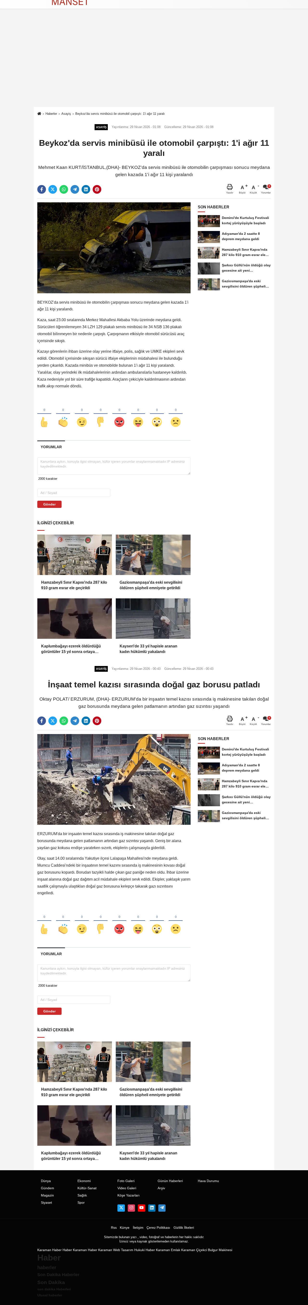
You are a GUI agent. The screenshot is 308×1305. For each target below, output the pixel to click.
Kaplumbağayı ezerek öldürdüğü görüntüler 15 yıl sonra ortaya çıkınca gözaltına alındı (71, 649)
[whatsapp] (63, 189)
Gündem (47, 1188)
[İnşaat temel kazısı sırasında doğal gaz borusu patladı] (114, 779)
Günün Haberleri (170, 1181)
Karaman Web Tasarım (115, 1250)
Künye (124, 1227)
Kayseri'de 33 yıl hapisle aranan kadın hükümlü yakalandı (148, 648)
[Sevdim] (82, 414)
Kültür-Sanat (86, 1188)
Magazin (47, 1195)
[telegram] (75, 189)
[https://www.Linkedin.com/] (151, 1208)
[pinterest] (97, 189)
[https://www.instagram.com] (131, 1208)
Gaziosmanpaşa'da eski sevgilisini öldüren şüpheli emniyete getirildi (151, 585)
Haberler (51, 113)
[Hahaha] (138, 414)
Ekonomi (84, 1181)
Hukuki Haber (144, 1250)
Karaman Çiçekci (194, 1250)
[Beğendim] (44, 414)
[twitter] (52, 189)
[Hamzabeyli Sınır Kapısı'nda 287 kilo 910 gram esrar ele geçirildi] (74, 555)
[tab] (51, 447)
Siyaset (46, 1202)
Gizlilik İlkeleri (183, 1227)
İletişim (138, 1227)
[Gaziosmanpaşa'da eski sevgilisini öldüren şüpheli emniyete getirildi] (153, 555)
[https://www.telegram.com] (162, 1208)
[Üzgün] (176, 414)
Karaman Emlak (168, 1250)
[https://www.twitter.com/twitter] (121, 1208)
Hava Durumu (208, 1181)
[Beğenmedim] (101, 414)
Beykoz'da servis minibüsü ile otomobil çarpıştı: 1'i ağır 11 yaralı (120, 113)
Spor (81, 1202)
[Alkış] (63, 414)
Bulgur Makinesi (220, 1250)
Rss (114, 1227)
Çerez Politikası (158, 1227)
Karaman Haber (49, 1250)
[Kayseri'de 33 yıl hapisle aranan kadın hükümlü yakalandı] (153, 618)
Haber (67, 1250)
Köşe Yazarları (128, 1195)
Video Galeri (126, 1188)
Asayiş (66, 113)
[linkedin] (86, 189)
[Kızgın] (119, 414)
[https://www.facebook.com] (141, 1208)
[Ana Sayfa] (39, 114)
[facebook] (41, 189)
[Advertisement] (154, 70)
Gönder (49, 504)
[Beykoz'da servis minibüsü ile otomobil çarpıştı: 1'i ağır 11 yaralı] (114, 247)
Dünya (46, 1181)
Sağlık (82, 1195)
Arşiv (161, 1188)
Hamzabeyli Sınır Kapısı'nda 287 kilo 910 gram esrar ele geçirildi (74, 585)
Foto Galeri (126, 1181)
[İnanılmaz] (157, 414)
